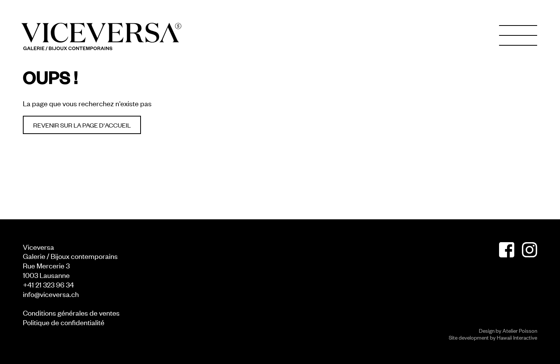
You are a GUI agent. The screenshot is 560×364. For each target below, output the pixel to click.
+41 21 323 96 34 (48, 284)
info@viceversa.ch (51, 294)
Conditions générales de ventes (71, 312)
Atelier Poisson (519, 330)
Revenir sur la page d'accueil (82, 125)
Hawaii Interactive (517, 337)
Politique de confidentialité (63, 322)
